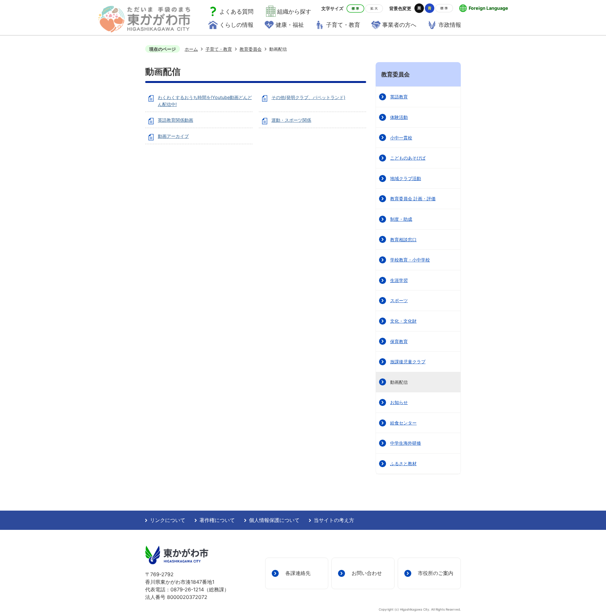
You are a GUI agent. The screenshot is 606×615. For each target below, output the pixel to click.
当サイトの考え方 (334, 520)
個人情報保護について (274, 520)
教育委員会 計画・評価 (413, 198)
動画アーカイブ (173, 136)
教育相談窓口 (403, 239)
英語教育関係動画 (175, 120)
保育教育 (399, 341)
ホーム (191, 49)
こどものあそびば (407, 158)
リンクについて (167, 520)
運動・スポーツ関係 (291, 120)
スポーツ (399, 300)
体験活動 (399, 117)
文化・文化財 (403, 321)
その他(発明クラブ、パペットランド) (308, 97)
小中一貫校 (401, 137)
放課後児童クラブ (407, 361)
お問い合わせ (367, 573)
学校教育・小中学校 (410, 259)
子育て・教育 (218, 49)
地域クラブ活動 (405, 178)
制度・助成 (401, 219)
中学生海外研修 (405, 443)
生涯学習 (399, 280)
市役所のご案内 (435, 573)
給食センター (403, 422)
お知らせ (399, 402)
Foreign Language (488, 8)
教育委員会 (251, 49)
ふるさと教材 (403, 463)
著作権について (217, 520)
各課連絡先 (298, 573)
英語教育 (399, 96)
